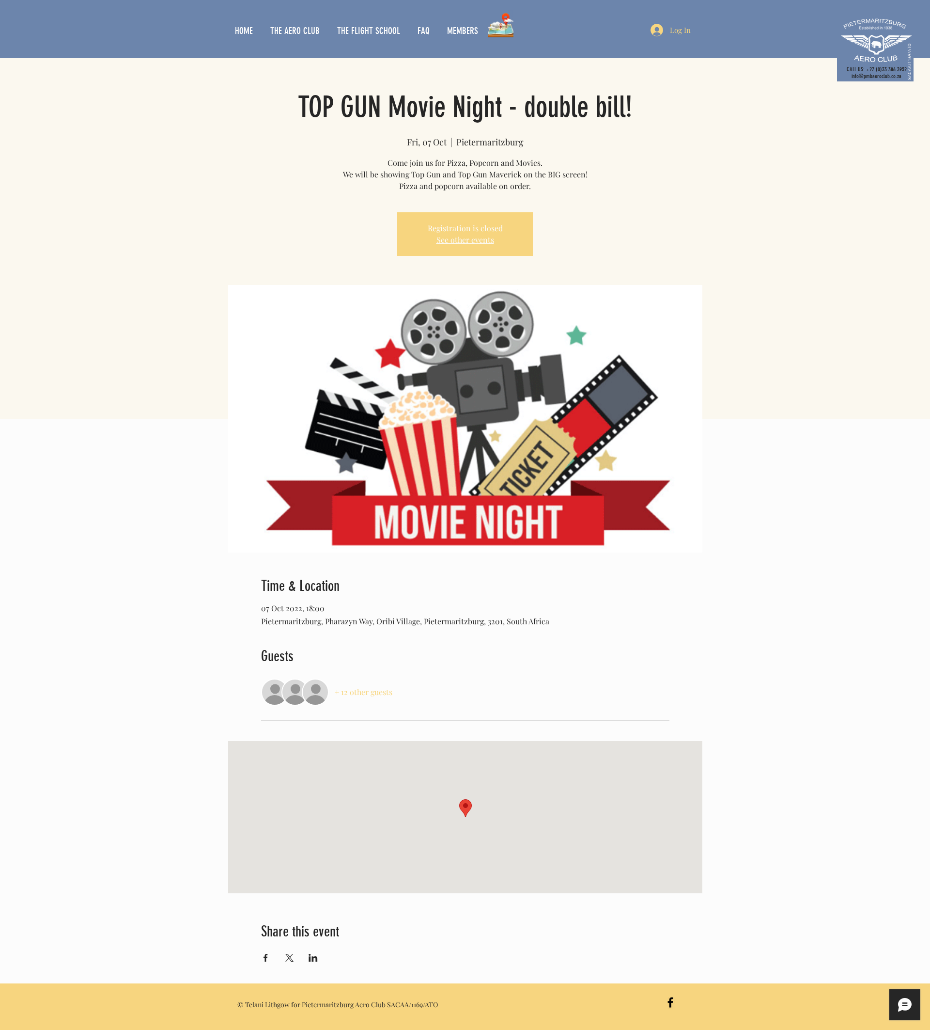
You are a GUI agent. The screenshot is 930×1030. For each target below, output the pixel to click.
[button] (296, 31)
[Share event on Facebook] (265, 958)
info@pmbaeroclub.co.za (876, 76)
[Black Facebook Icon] (670, 1002)
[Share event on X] (289, 958)
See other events (465, 240)
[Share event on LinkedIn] (313, 958)
